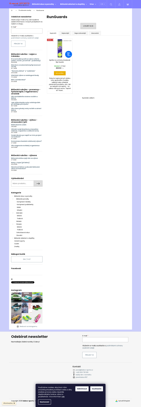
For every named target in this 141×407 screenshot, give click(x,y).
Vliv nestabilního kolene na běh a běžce (24, 97)
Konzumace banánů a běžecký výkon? (26, 141)
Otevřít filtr (88, 26)
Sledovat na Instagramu (28, 326)
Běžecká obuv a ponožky (23, 196)
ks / (27, 259)
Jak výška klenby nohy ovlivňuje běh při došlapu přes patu (25, 103)
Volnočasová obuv (23, 232)
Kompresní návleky (24, 202)
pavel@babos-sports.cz (84, 370)
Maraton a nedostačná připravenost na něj (26, 66)
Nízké (19, 207)
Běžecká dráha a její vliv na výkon (24, 158)
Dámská (19, 213)
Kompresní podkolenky (25, 204)
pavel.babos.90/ (81, 377)
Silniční (19, 216)
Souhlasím (96, 389)
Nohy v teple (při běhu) (20, 162)
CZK (102, 4)
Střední (19, 210)
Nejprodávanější (80, 33)
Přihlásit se (18, 44)
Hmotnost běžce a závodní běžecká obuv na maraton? (25, 167)
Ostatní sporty (19, 241)
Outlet (16, 244)
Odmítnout (82, 389)
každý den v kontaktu (83, 375)
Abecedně (95, 33)
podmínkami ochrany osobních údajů (25, 38)
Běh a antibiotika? (18, 80)
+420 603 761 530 (82, 372)
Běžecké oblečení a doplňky (24, 238)
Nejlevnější (65, 33)
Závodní (19, 235)
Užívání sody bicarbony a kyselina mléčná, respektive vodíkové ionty (25, 130)
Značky (16, 246)
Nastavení (44, 402)
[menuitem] (44, 4)
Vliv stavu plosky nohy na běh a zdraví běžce (26, 109)
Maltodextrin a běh (18, 125)
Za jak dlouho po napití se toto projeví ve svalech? (26, 136)
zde (63, 396)
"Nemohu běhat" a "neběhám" (23, 71)
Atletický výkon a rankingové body (25, 75)
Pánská (18, 224)
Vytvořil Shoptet (124, 401)
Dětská (18, 221)
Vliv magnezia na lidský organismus (25, 145)
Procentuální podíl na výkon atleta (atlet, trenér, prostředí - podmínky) (26, 59)
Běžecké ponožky (22, 199)
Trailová (20, 218)
